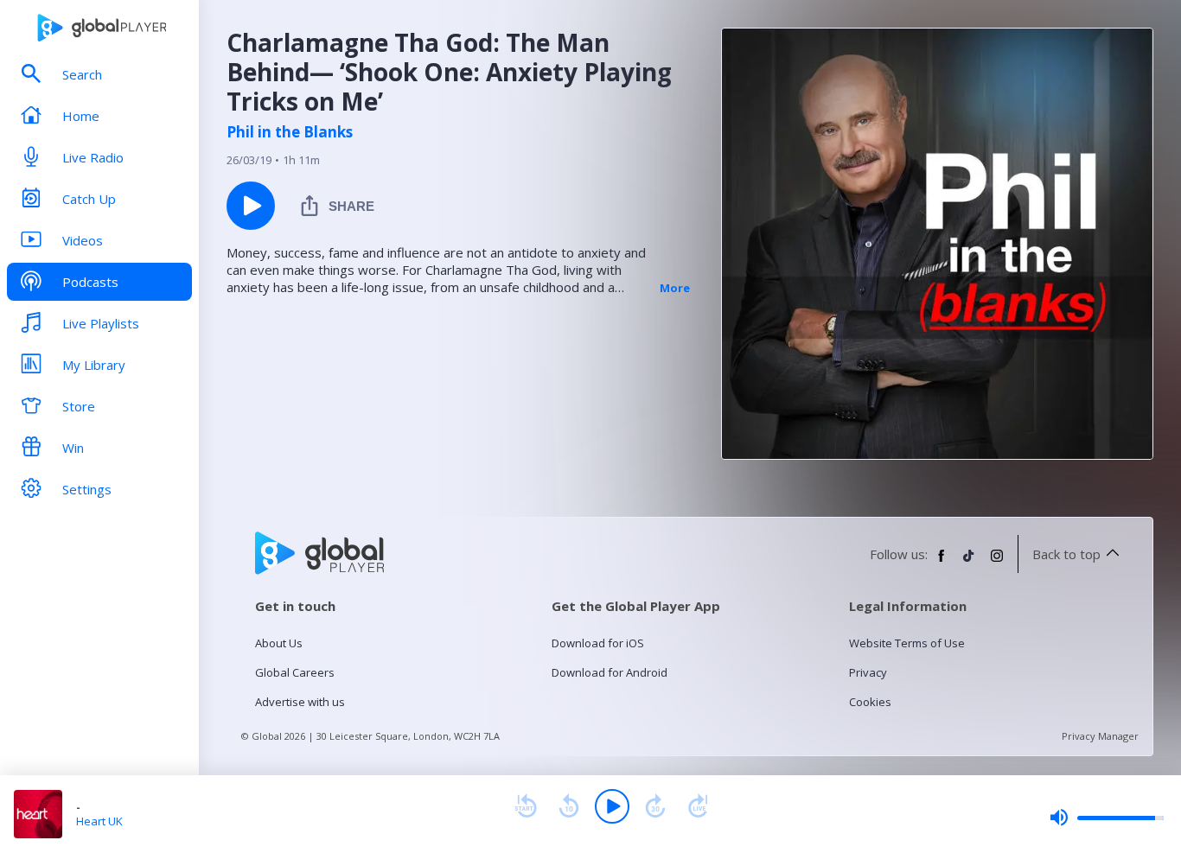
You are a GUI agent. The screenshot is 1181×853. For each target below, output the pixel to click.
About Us (279, 643)
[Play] (612, 806)
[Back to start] (525, 806)
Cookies (870, 702)
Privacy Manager (1100, 736)
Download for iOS (598, 643)
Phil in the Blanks (290, 132)
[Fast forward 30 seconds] (655, 806)
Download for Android (609, 672)
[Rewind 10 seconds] (569, 806)
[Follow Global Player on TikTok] (969, 563)
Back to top (1066, 554)
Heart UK (99, 821)
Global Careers (295, 672)
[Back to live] (698, 806)
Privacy (868, 672)
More (675, 288)
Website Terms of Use (907, 643)
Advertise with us (300, 702)
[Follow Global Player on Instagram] (997, 563)
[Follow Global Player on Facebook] (941, 563)
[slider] (1106, 817)
